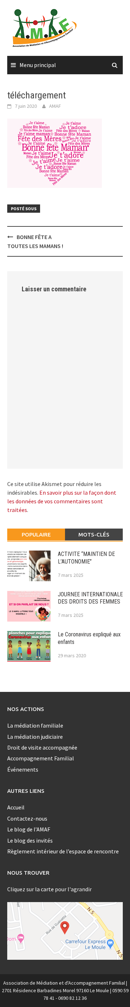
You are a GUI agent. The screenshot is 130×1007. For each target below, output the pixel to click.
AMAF (55, 106)
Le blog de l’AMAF (28, 829)
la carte (44, 889)
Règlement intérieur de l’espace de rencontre (63, 851)
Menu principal (38, 65)
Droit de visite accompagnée (42, 747)
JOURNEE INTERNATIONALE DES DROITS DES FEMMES (90, 598)
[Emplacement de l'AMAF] (65, 931)
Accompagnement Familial (40, 758)
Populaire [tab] (36, 534)
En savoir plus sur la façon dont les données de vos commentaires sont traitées (61, 501)
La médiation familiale (35, 725)
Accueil (16, 807)
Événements (22, 769)
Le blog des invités (30, 840)
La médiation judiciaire (35, 736)
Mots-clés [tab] (93, 534)
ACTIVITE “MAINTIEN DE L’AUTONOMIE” (86, 558)
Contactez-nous (27, 818)
